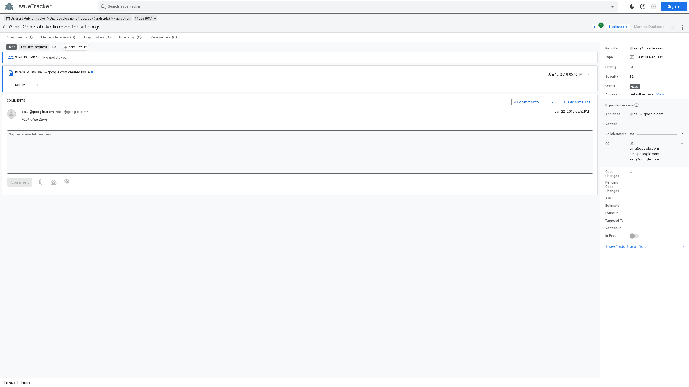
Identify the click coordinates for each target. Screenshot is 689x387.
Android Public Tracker (28, 18)
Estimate (612, 205)
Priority (610, 67)
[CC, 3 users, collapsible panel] (657, 143)
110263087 (143, 18)
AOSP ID (612, 198)
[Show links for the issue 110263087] (155, 19)
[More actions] (682, 27)
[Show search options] (612, 6)
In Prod (610, 236)
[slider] (601, 210)
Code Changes (612, 174)
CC (607, 144)
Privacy (9, 382)
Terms (25, 382)
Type (609, 57)
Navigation (122, 18)
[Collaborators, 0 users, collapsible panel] (657, 133)
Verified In (613, 228)
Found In (611, 213)
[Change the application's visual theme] (632, 6)
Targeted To (614, 221)
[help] (642, 6)
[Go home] (4, 27)
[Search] (103, 6)
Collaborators (616, 134)
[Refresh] (11, 27)
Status (610, 86)
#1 (93, 72)
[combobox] (358, 6)
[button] (644, 57)
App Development (63, 18)
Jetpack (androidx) (95, 18)
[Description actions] (589, 74)
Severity (611, 76)
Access (611, 94)
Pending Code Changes (612, 187)
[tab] (19, 37)
